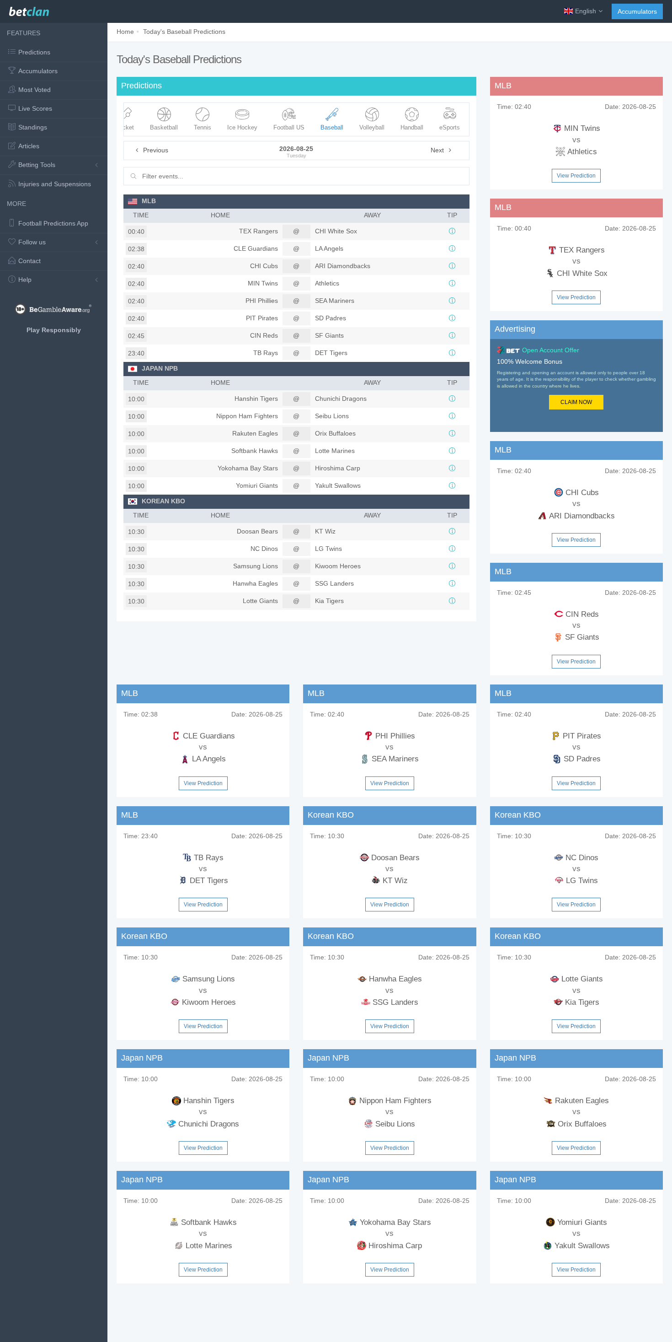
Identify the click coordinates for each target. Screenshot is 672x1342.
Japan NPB (160, 368)
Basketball (164, 127)
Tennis (202, 127)
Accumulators (637, 11)
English (585, 11)
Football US (288, 127)
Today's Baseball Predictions (184, 31)
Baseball (331, 127)
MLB (149, 201)
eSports (449, 127)
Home (125, 31)
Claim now (576, 402)
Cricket (124, 127)
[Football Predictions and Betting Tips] (29, 9)
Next (438, 150)
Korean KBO (163, 501)
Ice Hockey (242, 127)
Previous (154, 150)
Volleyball (371, 127)
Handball (411, 127)
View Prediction (576, 175)
